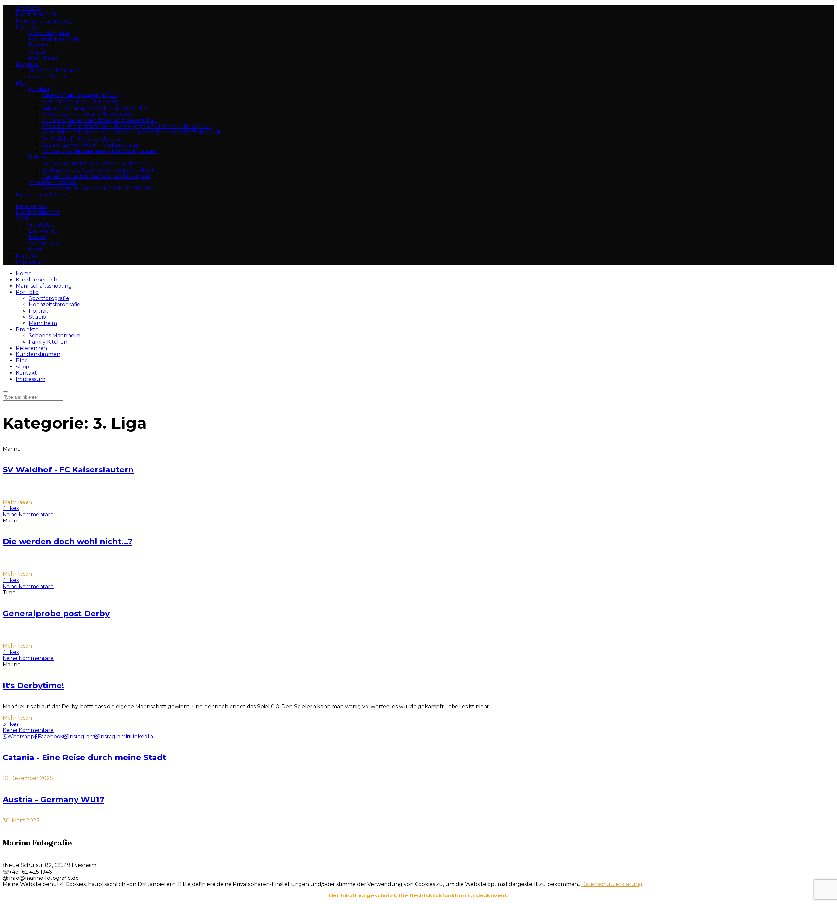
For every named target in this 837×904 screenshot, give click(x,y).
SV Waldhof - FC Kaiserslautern (68, 469)
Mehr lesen (17, 502)
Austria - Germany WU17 (53, 799)
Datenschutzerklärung (611, 884)
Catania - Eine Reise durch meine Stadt (84, 757)
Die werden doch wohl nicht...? (67, 541)
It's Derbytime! (33, 685)
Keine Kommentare (28, 514)
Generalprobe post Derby (56, 613)
